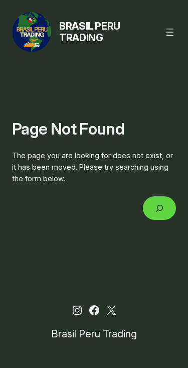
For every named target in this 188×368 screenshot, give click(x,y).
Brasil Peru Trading (89, 32)
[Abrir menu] (170, 32)
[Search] (159, 208)
